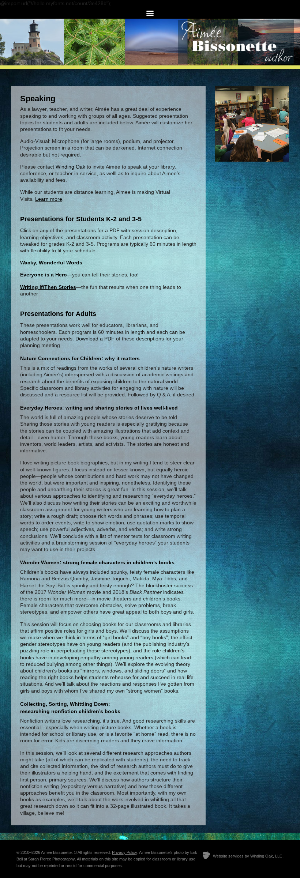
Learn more (48, 199)
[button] (150, 13)
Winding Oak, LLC (266, 856)
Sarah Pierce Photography (51, 859)
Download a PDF (95, 339)
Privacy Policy (124, 852)
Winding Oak (70, 167)
